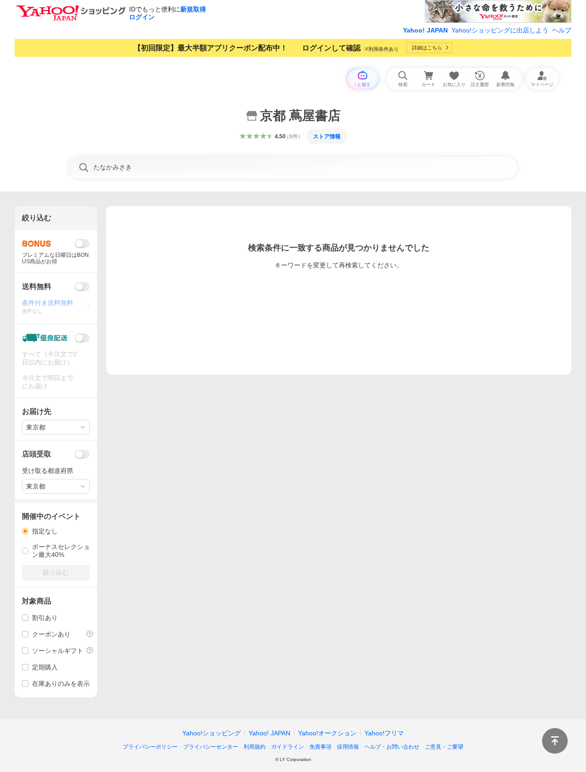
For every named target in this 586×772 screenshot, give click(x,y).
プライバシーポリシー (150, 747)
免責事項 (320, 747)
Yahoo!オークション (327, 733)
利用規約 (255, 747)
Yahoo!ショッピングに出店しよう (499, 30)
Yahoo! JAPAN (425, 30)
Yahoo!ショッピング (211, 733)
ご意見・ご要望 (444, 747)
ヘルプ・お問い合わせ (391, 747)
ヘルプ (561, 30)
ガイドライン (287, 747)
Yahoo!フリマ (384, 733)
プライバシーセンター (210, 747)
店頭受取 (36, 454)
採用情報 (348, 747)
